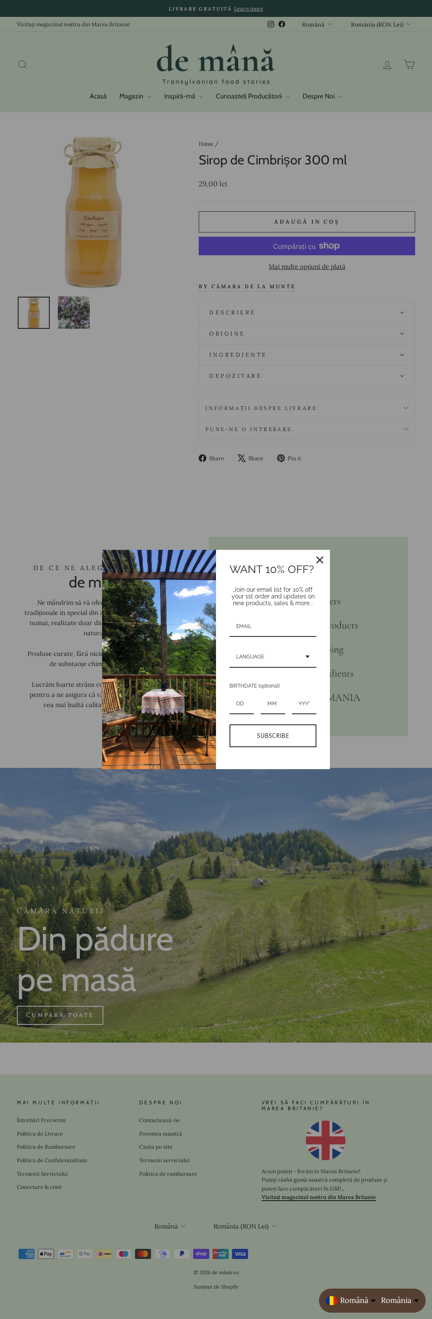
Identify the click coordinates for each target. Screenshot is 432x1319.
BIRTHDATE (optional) (255, 686)
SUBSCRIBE (273, 736)
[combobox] (273, 657)
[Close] (320, 560)
